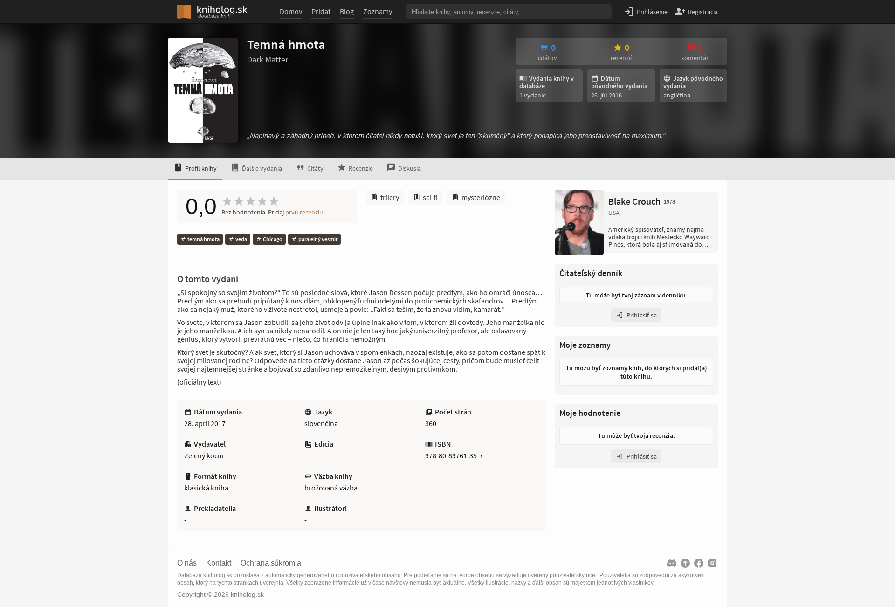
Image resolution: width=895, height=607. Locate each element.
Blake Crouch (641, 201)
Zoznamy (377, 11)
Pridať (320, 11)
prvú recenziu (304, 212)
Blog (347, 11)
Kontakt (218, 563)
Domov (291, 11)
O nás (187, 563)
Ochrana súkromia (271, 563)
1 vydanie (532, 95)
